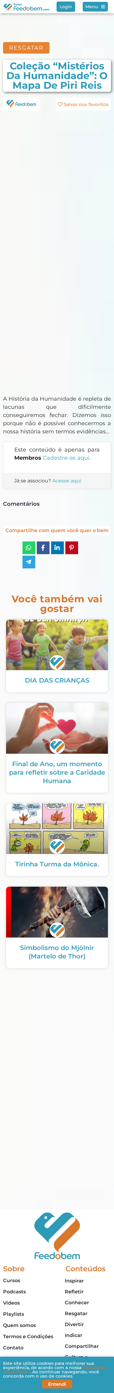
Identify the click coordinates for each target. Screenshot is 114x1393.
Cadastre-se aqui (66, 458)
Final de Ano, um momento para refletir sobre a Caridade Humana (57, 772)
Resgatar (76, 1313)
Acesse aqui (66, 481)
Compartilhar (82, 1346)
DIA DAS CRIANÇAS (57, 680)
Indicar (73, 1335)
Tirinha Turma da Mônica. (57, 864)
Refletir (74, 1292)
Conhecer (77, 1302)
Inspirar (74, 1281)
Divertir (74, 1324)
